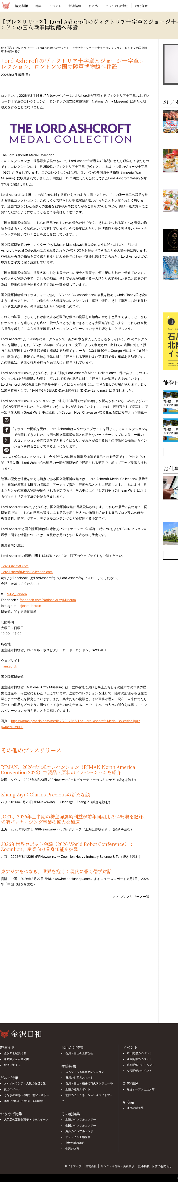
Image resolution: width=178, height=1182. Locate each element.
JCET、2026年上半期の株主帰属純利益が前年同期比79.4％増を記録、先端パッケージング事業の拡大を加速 (74, 819)
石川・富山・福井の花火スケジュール (89, 1083)
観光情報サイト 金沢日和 (6, 6)
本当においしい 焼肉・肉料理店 (24, 1101)
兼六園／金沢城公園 (16, 1059)
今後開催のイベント (139, 1070)
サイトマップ (73, 1166)
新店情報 (74, 5)
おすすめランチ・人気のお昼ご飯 (25, 1083)
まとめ (93, 5)
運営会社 (91, 1166)
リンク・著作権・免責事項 (117, 1166)
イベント (54, 5)
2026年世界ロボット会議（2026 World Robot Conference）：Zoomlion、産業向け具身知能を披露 (67, 846)
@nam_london (30, 606)
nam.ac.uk (9, 666)
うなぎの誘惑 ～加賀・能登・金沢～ (26, 1095)
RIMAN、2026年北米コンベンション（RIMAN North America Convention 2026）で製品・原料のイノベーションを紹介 (68, 769)
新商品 (128, 1102)
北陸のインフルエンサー (80, 1119)
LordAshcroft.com (15, 566)
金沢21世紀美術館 (15, 1053)
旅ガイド (7, 1047)
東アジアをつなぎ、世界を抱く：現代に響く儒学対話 (56, 871)
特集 (38, 5)
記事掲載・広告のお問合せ (155, 1166)
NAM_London (17, 594)
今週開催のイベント (139, 1059)
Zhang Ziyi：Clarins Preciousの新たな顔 (45, 794)
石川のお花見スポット (79, 1077)
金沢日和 (6, 48)
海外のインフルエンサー (80, 1131)
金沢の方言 (72, 1148)
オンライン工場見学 (77, 1137)
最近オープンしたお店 (141, 1089)
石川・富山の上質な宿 (79, 1053)
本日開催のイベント (139, 1053)
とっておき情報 (116, 5)
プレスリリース (25, 48)
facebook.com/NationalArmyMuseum (48, 600)
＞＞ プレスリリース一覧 (131, 896)
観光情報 (21, 5)
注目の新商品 (135, 1108)
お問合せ (141, 5)
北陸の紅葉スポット (77, 1089)
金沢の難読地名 (75, 1143)
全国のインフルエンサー (80, 1125)
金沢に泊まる (12, 1065)
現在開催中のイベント (141, 1065)
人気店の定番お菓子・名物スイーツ (26, 1119)
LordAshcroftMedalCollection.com (27, 572)
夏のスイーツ (12, 1089)
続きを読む (126, 780)
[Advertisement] (75, 966)
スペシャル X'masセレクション (84, 1071)
